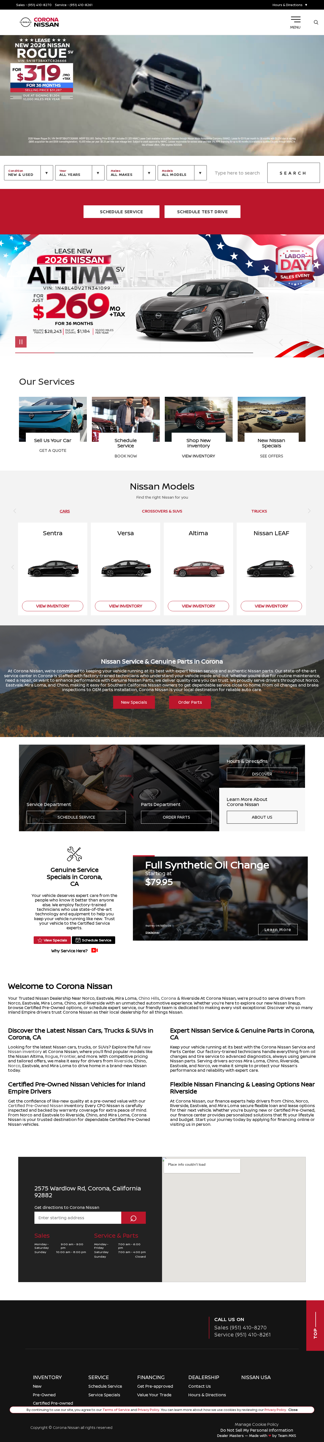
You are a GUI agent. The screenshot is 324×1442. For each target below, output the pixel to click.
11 (309, 294)
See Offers (125, 456)
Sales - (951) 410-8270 (34, 5)
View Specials (55, 940)
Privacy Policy (148, 1409)
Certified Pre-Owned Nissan (35, 1105)
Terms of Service (116, 1409)
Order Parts (190, 702)
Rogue (51, 1056)
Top (315, 1333)
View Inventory (52, 456)
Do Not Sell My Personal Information (256, 1430)
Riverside (123, 1061)
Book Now (271, 456)
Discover (262, 774)
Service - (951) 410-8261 (73, 5)
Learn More (278, 929)
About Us (262, 817)
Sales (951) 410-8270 (240, 1327)
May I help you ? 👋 (295, 1398)
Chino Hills (148, 998)
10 (309, 290)
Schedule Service (76, 817)
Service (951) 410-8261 (242, 1334)
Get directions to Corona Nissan (66, 1207)
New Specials (134, 702)
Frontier (68, 1056)
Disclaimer (236, 340)
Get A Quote (198, 450)
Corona (168, 998)
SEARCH (294, 173)
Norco (14, 1065)
